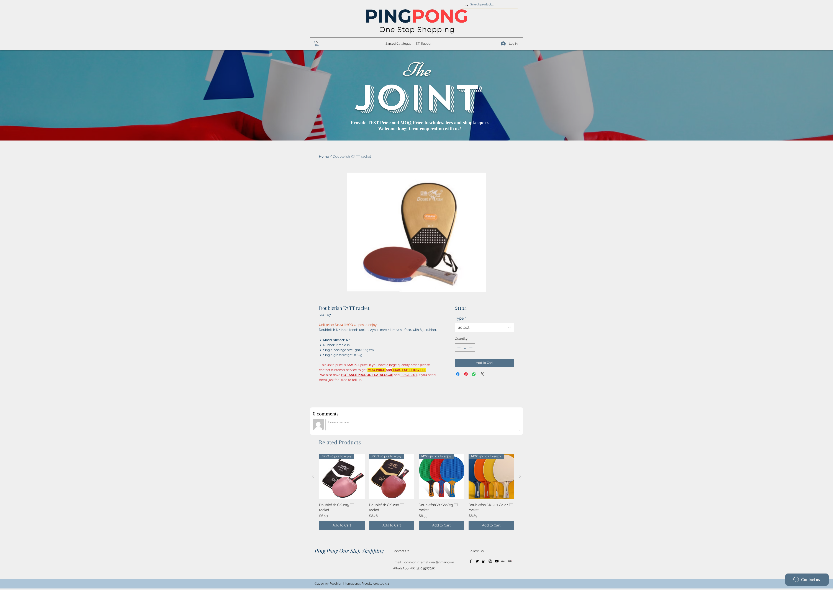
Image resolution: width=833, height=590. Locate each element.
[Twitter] (477, 561)
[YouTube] (497, 561)
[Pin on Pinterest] (466, 374)
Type (460, 318)
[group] (416, 492)
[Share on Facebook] (457, 374)
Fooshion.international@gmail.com (428, 562)
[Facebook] (471, 561)
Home (324, 156)
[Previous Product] (312, 476)
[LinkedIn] (484, 561)
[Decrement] (458, 348)
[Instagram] (490, 561)
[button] (317, 43)
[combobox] (484, 327)
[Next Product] (520, 476)
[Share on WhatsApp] (474, 374)
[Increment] (471, 348)
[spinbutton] (464, 348)
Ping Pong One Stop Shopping (349, 550)
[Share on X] (482, 374)
